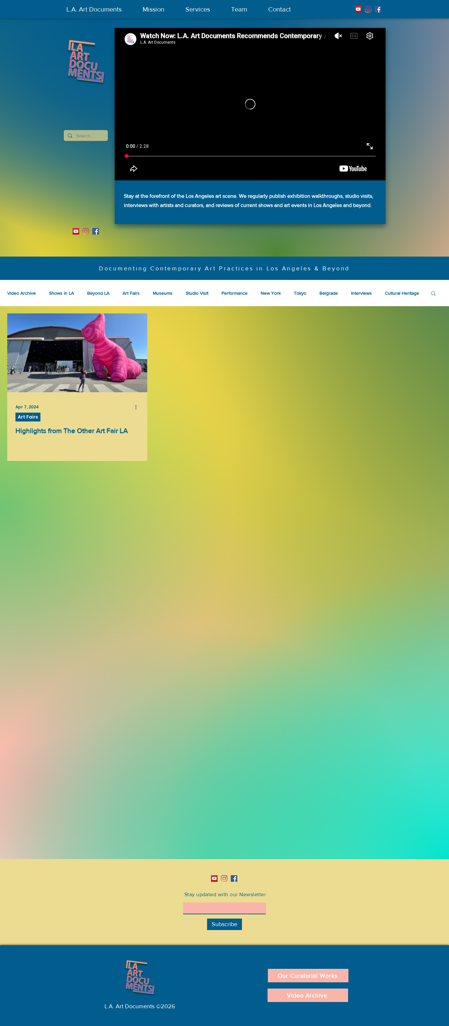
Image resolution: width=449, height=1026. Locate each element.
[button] (433, 293)
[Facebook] (378, 9)
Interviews (361, 293)
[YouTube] (358, 9)
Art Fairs (131, 293)
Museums (163, 293)
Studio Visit (197, 293)
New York (271, 293)
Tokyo (300, 293)
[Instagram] (368, 9)
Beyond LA (98, 293)
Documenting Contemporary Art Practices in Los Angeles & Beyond (224, 268)
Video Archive (21, 293)
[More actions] (138, 407)
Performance (235, 293)
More (390, 293)
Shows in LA (61, 293)
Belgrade (328, 293)
